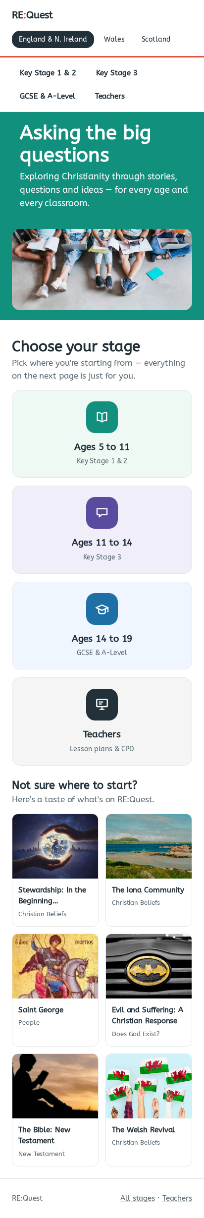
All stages (137, 1198)
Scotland (156, 39)
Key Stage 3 (117, 72)
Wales (114, 39)
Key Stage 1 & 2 (48, 72)
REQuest (32, 15)
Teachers (110, 96)
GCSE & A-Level (47, 96)
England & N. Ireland (53, 39)
